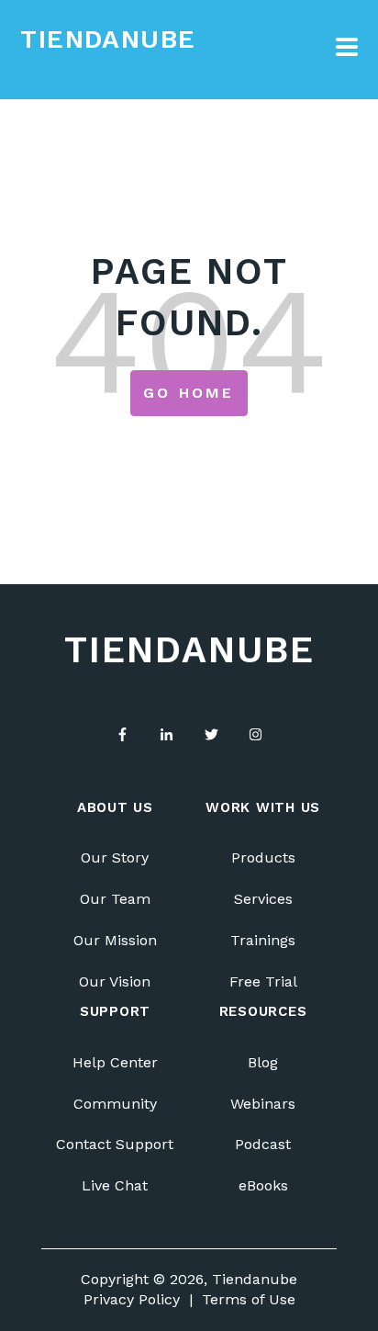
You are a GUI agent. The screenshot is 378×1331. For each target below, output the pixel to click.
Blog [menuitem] (263, 1062)
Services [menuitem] (263, 899)
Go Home (188, 392)
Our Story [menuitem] (115, 857)
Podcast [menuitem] (263, 1144)
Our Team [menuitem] (115, 899)
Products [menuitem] (263, 857)
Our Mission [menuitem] (115, 940)
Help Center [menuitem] (115, 1062)
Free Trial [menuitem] (263, 981)
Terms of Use (248, 1299)
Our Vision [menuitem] (114, 981)
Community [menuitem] (115, 1103)
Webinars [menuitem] (262, 1103)
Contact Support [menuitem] (114, 1144)
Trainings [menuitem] (262, 940)
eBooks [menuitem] (263, 1185)
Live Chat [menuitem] (115, 1185)
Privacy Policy (131, 1299)
